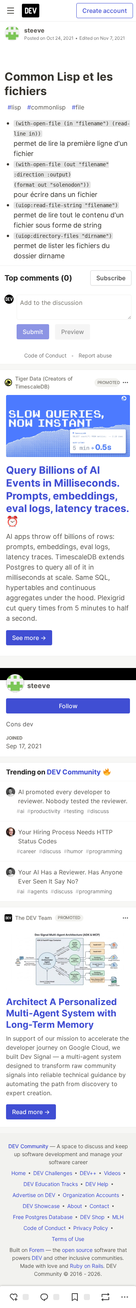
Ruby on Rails (86, 1266)
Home (18, 1173)
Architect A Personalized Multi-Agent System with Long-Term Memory (61, 1013)
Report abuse (95, 355)
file (78, 107)
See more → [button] (29, 638)
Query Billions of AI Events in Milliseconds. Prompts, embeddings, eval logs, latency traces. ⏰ (67, 496)
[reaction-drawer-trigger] (18, 1297)
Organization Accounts (91, 1195)
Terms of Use (68, 1239)
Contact (99, 1206)
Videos (112, 1173)
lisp (14, 107)
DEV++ (88, 1173)
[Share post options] (124, 1297)
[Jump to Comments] (48, 1297)
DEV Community (74, 772)
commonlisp (46, 107)
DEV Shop (92, 1217)
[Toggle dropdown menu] (125, 382)
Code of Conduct (45, 355)
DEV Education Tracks (50, 1184)
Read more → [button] (31, 1112)
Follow (68, 706)
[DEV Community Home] (30, 10)
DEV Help (96, 1184)
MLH (118, 1217)
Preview (72, 332)
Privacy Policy (90, 1228)
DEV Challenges (52, 1173)
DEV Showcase (41, 1206)
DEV (37, 1258)
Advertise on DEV (33, 1195)
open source (77, 1250)
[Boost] (105, 1297)
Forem (36, 1250)
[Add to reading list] (79, 1297)
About (74, 1206)
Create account (104, 10)
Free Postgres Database (43, 1217)
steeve (34, 30)
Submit (33, 332)
